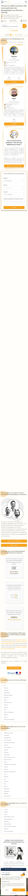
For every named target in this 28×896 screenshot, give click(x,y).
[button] (14, 26)
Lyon (5, 779)
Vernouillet (6, 735)
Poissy (5, 762)
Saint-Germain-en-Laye (9, 757)
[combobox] (12, 181)
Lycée (5, 814)
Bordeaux (6, 793)
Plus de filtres (14, 30)
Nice (5, 784)
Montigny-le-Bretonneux (10, 771)
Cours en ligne (7, 796)
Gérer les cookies (13, 893)
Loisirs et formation (8, 831)
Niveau (6, 185)
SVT (5, 685)
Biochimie (6, 697)
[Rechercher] (25, 26)
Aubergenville (7, 738)
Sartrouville (6, 755)
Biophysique (7, 693)
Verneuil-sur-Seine (8, 733)
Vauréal (5, 750)
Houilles (6, 767)
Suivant (14, 207)
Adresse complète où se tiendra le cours (14, 199)
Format (6, 192)
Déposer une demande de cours (14, 166)
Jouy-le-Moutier (7, 747)
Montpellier (6, 788)
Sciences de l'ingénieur (9, 719)
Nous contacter (14, 545)
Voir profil (14, 82)
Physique (6, 714)
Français (6, 705)
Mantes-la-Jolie (7, 759)
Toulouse (6, 781)
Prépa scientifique (8, 819)
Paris (5, 774)
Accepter (19, 890)
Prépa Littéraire (7, 824)
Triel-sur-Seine (7, 740)
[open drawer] (26, 1)
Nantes (5, 786)
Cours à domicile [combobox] (8, 194)
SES (5, 710)
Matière (6, 178)
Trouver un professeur (14, 668)
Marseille (6, 776)
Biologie (6, 688)
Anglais (5, 707)
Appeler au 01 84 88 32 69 (14, 541)
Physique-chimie (8, 702)
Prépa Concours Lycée (9, 816)
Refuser (6, 890)
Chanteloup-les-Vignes (9, 742)
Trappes (6, 769)
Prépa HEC (6, 821)
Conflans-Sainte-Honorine (10, 764)
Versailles (6, 752)
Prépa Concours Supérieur (10, 826)
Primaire (6, 809)
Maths (5, 700)
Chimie (5, 717)
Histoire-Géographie (9, 712)
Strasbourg (6, 791)
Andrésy (6, 745)
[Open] (23, 181)
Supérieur (6, 829)
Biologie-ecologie (8, 695)
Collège (6, 812)
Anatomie (6, 690)
